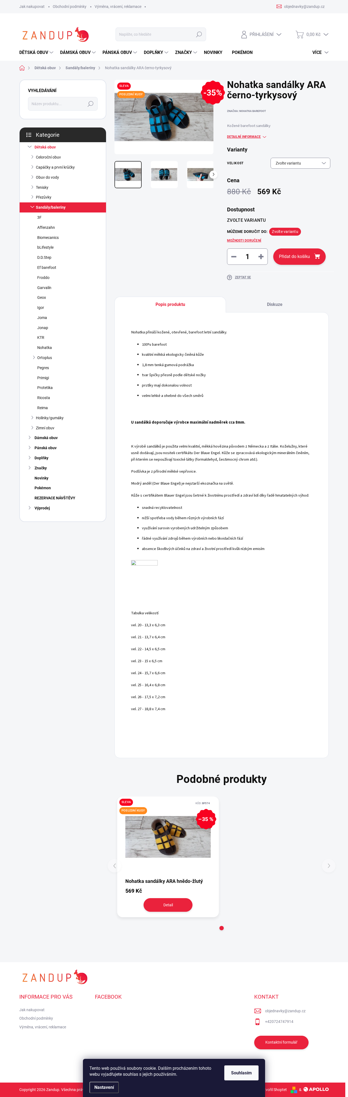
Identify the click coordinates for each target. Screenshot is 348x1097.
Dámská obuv (46, 438)
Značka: (246, 111)
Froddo (43, 277)
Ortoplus (44, 357)
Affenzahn (46, 227)
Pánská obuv (46, 448)
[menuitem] (37, 52)
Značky (41, 468)
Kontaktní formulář (281, 1042)
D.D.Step (44, 257)
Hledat (199, 34)
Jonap (42, 328)
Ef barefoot (46, 267)
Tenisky (42, 187)
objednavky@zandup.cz (285, 1011)
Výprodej (42, 508)
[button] (221, 928)
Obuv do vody (47, 177)
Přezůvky (43, 197)
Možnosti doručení (244, 240)
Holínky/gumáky (50, 418)
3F (39, 217)
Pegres (43, 368)
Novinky (41, 478)
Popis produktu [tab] (170, 304)
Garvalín (44, 287)
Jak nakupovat (32, 6)
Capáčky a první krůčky (55, 167)
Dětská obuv (45, 147)
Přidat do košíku (294, 256)
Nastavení (104, 1087)
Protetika (45, 387)
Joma (42, 317)
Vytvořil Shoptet (273, 1089)
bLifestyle (45, 247)
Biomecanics (48, 237)
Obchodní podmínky (69, 6)
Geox (41, 297)
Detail (168, 905)
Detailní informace (244, 137)
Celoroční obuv (48, 157)
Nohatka (44, 347)
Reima (42, 408)
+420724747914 (279, 1021)
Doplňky (41, 458)
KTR (40, 337)
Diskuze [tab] (274, 304)
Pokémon (43, 488)
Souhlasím (241, 1072)
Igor (40, 307)
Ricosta (43, 398)
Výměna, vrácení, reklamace (118, 6)
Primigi (43, 378)
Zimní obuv (45, 428)
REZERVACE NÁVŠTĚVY (55, 498)
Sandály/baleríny (51, 207)
